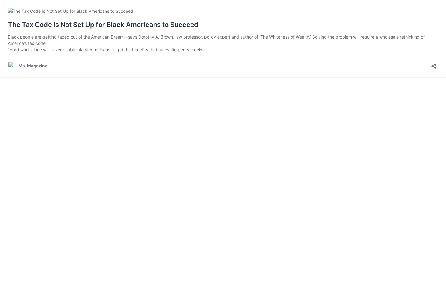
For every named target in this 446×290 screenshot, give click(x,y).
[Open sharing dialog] (434, 64)
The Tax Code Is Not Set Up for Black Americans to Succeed (103, 25)
